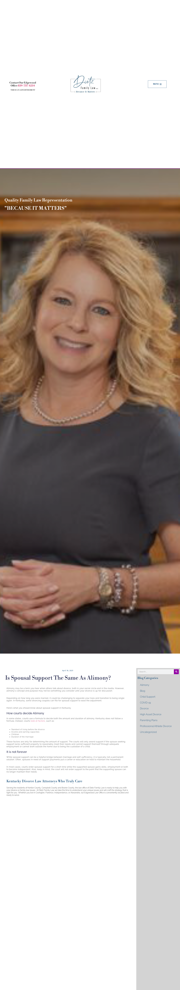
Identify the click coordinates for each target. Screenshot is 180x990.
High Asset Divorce (150, 714)
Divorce (144, 708)
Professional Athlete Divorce (156, 726)
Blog (142, 690)
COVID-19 (145, 702)
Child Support (147, 696)
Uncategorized (148, 732)
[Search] (176, 671)
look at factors (38, 721)
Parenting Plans (148, 720)
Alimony (144, 684)
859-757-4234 (26, 85)
